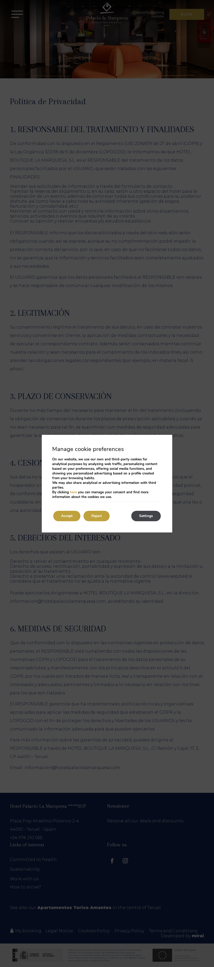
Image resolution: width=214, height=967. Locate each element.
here (73, 492)
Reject (96, 515)
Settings (146, 515)
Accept (67, 515)
